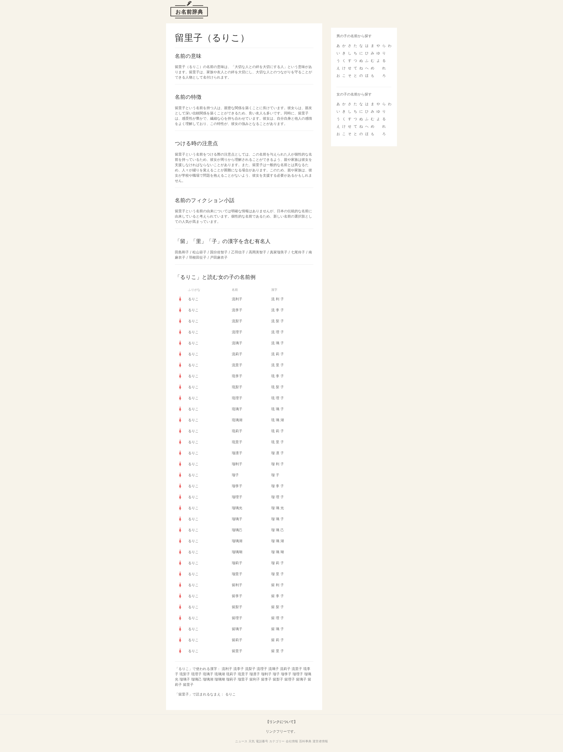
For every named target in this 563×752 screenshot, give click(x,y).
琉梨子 (237, 387)
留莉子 (237, 640)
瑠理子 (237, 497)
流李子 (237, 310)
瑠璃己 (237, 530)
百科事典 (305, 741)
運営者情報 (320, 741)
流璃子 (237, 343)
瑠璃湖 (237, 541)
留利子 (237, 585)
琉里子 (237, 442)
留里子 (237, 651)
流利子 (237, 299)
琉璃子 (237, 409)
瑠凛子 (237, 453)
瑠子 (235, 475)
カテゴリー (277, 741)
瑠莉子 (237, 563)
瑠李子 (237, 486)
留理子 (237, 618)
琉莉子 (237, 431)
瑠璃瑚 (237, 552)
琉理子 (237, 398)
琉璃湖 (237, 420)
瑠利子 (237, 464)
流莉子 (237, 354)
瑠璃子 (237, 519)
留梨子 (237, 607)
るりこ (193, 299)
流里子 (237, 365)
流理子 (237, 332)
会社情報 (292, 741)
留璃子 (237, 629)
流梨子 (237, 321)
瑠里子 (237, 574)
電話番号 (262, 741)
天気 (252, 741)
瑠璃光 (237, 508)
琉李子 (237, 376)
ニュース (241, 741)
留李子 (237, 596)
